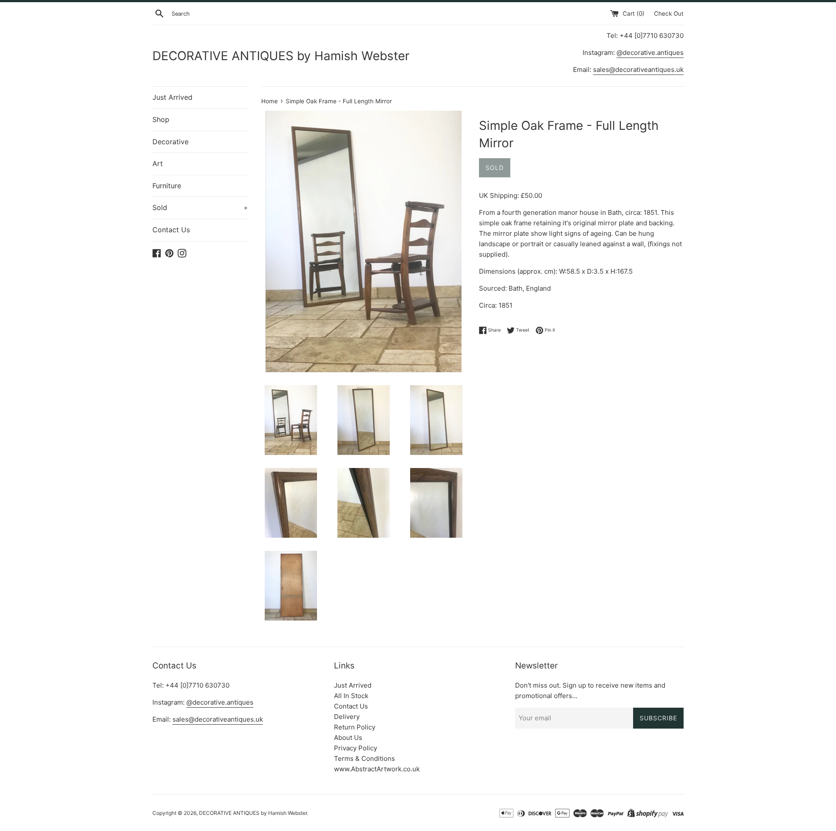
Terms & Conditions (364, 758)
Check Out (669, 13)
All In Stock (351, 696)
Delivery (347, 716)
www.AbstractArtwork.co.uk (377, 769)
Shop (160, 119)
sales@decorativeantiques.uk (638, 69)
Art (157, 163)
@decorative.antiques (650, 52)
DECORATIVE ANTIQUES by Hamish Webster (280, 55)
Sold (200, 207)
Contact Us (171, 229)
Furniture (166, 185)
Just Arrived (172, 97)
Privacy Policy (355, 748)
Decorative (170, 141)
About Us (348, 737)
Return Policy (354, 727)
